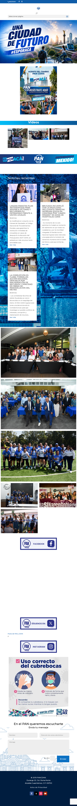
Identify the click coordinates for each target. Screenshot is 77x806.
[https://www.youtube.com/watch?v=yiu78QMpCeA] (38, 138)
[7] (39, 146)
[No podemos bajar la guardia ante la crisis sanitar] (38, 687)
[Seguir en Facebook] (31, 793)
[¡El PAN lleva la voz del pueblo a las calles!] (59, 134)
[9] (43, 146)
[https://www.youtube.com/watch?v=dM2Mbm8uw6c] (18, 134)
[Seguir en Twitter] (36, 793)
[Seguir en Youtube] (45, 793)
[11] (48, 146)
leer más (13, 245)
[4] (33, 146)
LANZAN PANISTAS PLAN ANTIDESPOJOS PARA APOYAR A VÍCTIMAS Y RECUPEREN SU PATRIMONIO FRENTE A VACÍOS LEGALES (21, 210)
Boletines (13, 218)
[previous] (10, 138)
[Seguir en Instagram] (41, 793)
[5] (35, 146)
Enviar (63, 759)
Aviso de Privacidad (38, 787)
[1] (27, 146)
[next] (66, 138)
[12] (50, 146)
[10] (46, 146)
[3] (31, 146)
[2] (29, 146)
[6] (37, 146)
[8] (41, 146)
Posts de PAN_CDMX (15, 634)
